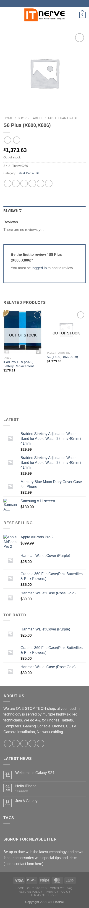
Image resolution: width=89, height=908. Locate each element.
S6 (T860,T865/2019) (62, 357)
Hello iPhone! (26, 786)
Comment (21, 791)
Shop (22, 118)
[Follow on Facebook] (7, 743)
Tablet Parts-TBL (62, 118)
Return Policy (31, 891)
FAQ (70, 888)
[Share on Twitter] (24, 183)
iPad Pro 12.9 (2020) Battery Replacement (18, 364)
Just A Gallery (26, 801)
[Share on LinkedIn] (48, 183)
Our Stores (37, 888)
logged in (39, 268)
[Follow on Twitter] (24, 743)
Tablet (37, 118)
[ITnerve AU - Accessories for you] (44, 15)
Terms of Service (45, 895)
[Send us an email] (32, 743)
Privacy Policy (58, 891)
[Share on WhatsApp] (7, 183)
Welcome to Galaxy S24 (34, 773)
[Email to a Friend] (32, 183)
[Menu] (6, 14)
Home (8, 118)
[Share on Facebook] (16, 183)
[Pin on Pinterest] (40, 183)
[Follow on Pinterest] (40, 743)
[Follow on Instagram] (16, 743)
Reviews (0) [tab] (12, 210)
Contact (57, 888)
